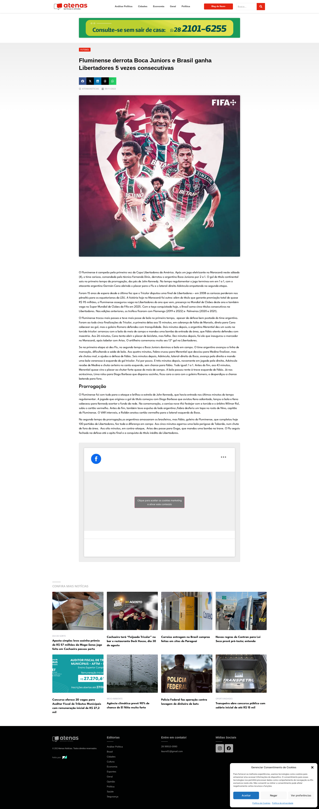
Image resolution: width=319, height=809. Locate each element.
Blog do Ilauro (218, 6)
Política (186, 6)
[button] (312, 767)
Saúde (110, 791)
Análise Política (123, 6)
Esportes (111, 771)
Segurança (112, 796)
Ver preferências (301, 795)
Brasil (110, 751)
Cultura (110, 761)
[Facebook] (229, 748)
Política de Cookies (261, 803)
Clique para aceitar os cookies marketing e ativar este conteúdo (159, 502)
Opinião (111, 781)
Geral (173, 6)
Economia (158, 6)
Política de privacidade (282, 803)
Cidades (142, 6)
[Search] (261, 6)
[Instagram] (220, 748)
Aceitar (246, 795)
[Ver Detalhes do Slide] (159, 28)
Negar (273, 795)
